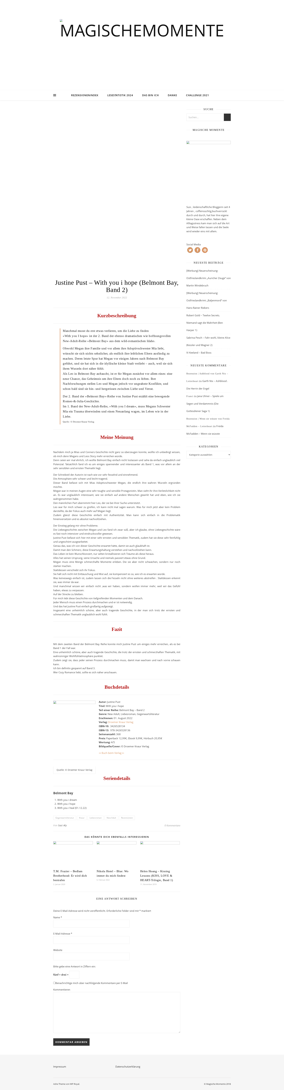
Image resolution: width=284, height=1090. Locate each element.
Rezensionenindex (84, 95)
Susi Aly (62, 825)
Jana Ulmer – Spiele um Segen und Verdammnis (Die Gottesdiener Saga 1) (205, 403)
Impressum (59, 1066)
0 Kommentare (172, 825)
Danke (172, 95)
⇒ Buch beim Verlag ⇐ (111, 753)
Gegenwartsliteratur (64, 817)
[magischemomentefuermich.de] (142, 49)
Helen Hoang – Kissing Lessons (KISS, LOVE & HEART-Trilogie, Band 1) (156, 876)
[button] (190, 250)
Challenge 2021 (197, 95)
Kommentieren (61, 989)
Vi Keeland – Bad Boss (198, 352)
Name (57, 917)
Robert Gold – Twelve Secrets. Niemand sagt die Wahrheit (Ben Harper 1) (204, 323)
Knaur (81, 817)
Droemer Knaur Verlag (120, 722)
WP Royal (74, 1083)
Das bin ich (150, 95)
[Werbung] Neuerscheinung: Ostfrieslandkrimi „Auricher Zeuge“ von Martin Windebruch (208, 278)
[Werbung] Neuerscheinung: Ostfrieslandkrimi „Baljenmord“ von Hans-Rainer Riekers (206, 300)
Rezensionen (127, 817)
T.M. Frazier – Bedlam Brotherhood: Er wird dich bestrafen (70, 876)
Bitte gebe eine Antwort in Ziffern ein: (74, 966)
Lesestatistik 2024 (120, 95)
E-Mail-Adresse (62, 933)
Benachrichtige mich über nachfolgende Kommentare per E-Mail (91, 983)
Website (57, 950)
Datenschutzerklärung (127, 1066)
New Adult (111, 817)
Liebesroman (96, 817)
